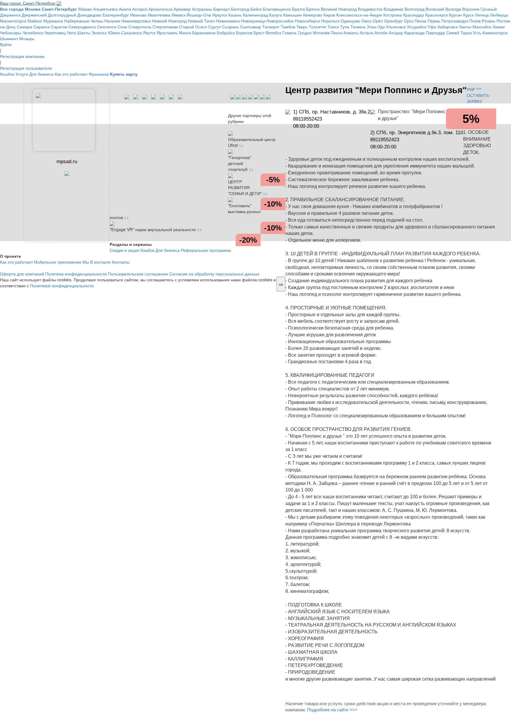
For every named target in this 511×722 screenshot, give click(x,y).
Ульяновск (396, 27)
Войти (6, 44)
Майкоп (35, 21)
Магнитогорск (13, 21)
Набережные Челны (83, 21)
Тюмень (358, 27)
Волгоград (414, 9)
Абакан (85, 9)
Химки (499, 27)
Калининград (255, 15)
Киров (329, 15)
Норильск (330, 21)
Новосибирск (307, 21)
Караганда (414, 32)
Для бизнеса (41, 74)
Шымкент (9, 38)
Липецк (482, 15)
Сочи (122, 27)
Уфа (432, 27)
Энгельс (99, 32)
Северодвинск (82, 27)
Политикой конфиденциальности (62, 285)
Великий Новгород (339, 9)
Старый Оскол (193, 27)
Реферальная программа (206, 250)
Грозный (489, 9)
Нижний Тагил (201, 21)
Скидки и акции (124, 250)
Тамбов (288, 27)
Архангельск (160, 9)
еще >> (474, 88)
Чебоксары (10, 32)
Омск (366, 21)
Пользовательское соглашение (138, 274)
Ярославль (167, 32)
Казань (235, 15)
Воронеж (470, 9)
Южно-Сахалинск (125, 32)
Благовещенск (277, 9)
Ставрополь (139, 27)
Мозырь (26, 38)
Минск (185, 32)
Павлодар (435, 32)
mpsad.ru (66, 161)
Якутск (149, 32)
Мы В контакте (97, 262)
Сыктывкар (250, 27)
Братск (298, 9)
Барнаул (221, 9)
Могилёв (321, 32)
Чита (71, 32)
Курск (468, 15)
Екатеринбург (116, 15)
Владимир (393, 9)
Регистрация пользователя (26, 68)
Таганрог (270, 27)
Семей (452, 32)
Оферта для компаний (22, 274)
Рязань (488, 21)
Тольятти (317, 27)
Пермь (434, 21)
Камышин (292, 15)
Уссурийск (416, 27)
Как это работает (71, 74)
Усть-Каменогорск (490, 32)
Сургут (214, 27)
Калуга (275, 15)
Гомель (289, 32)
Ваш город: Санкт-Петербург (28, 3)
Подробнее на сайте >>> (332, 709)
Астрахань (202, 9)
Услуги (21, 74)
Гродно (305, 32)
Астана (366, 32)
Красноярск (436, 15)
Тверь (302, 27)
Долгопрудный (62, 15)
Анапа (125, 9)
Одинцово (350, 21)
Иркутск (219, 15)
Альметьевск (105, 9)
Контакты (121, 262)
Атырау (396, 32)
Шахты (83, 32)
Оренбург (393, 21)
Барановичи (204, 32)
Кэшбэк (147, 250)
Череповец (55, 32)
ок (281, 284)
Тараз (466, 32)
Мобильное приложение (57, 262)
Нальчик (112, 21)
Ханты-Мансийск (475, 27)
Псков (475, 21)
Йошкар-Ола (199, 15)
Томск (333, 27)
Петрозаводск (455, 21)
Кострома (392, 15)
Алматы (350, 32)
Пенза (420, 21)
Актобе (381, 32)
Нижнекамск (228, 21)
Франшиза (99, 74)
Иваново (138, 15)
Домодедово (89, 15)
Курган (455, 15)
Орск (408, 21)
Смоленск (106, 27)
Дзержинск (10, 15)
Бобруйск (226, 32)
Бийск (256, 9)
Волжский (435, 9)
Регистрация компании (22, 56)
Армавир (182, 9)
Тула (344, 27)
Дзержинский (34, 15)
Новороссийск (280, 21)
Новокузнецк (253, 21)
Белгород (240, 9)
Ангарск (139, 9)
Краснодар (413, 15)
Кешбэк (7, 74)
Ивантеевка (159, 15)
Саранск (41, 27)
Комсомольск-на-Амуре (359, 15)
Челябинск (32, 32)
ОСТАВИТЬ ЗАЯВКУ (478, 98)
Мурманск (53, 21)
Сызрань (230, 27)
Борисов (244, 32)
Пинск (336, 32)
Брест (259, 32)
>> (241, 145)
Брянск (313, 9)
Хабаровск (447, 27)
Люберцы (499, 15)
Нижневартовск (136, 21)
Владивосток (370, 9)
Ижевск (178, 15)
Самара (24, 27)
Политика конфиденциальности (76, 274)
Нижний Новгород (169, 21)
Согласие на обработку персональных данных (214, 274)
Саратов (59, 27)
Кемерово (312, 15)
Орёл (378, 21)
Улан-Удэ (376, 27)
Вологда (453, 9)
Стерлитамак (165, 27)
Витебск (273, 32)
